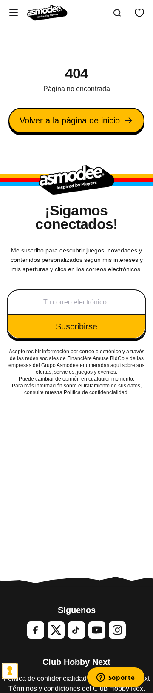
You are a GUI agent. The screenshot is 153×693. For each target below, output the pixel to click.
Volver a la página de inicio (70, 120)
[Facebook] (35, 630)
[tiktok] (76, 630)
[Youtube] (96, 630)
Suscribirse (76, 326)
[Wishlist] (139, 13)
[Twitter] (56, 630)
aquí (115, 365)
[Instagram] (117, 630)
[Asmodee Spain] (47, 12)
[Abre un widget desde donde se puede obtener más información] (115, 678)
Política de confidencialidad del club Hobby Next (76, 678)
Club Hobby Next (76, 662)
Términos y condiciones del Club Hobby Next (76, 688)
